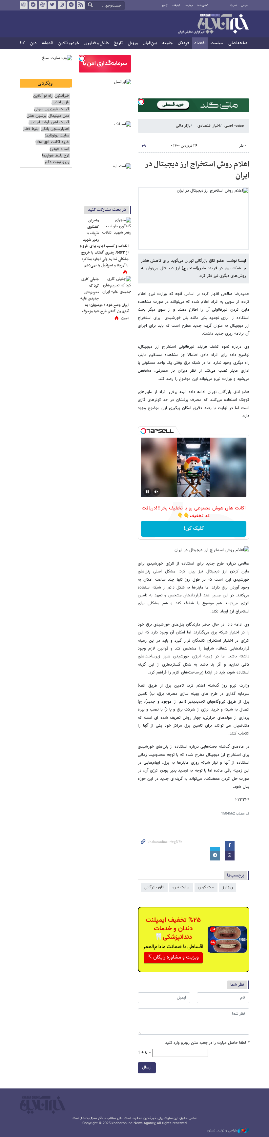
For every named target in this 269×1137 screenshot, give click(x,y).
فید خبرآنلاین (81, 5)
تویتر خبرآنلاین (52, 5)
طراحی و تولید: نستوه (222, 1130)
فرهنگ (183, 43)
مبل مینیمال (58, 116)
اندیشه (47, 43)
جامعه (167, 43)
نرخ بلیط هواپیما (55, 156)
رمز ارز (227, 887)
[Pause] (147, 492)
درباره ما (189, 6)
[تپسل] (141, 101)
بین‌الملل (150, 43)
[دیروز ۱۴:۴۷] (116, 227)
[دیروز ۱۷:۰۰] (116, 286)
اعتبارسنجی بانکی (55, 129)
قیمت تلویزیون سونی (51, 109)
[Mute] (156, 492)
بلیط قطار (31, 129)
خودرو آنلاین (68, 43)
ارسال (147, 1067)
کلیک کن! (194, 529)
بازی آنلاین (60, 102)
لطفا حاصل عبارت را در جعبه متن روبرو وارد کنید (207, 1043)
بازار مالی (183, 125)
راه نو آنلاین (42, 96)
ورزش (133, 43)
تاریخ (118, 43)
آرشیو (164, 6)
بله (33, 5)
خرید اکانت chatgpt (52, 142)
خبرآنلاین (213, 24)
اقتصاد (199, 43)
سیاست (217, 43)
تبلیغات (176, 6)
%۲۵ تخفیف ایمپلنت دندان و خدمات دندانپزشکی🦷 (173, 928)
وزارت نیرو (181, 887)
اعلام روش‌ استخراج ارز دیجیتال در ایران (197, 170)
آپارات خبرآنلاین (43, 5)
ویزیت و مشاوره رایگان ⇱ (173, 957)
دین (33, 43)
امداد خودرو (59, 149)
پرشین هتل (36, 116)
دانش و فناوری (96, 43)
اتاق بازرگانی (154, 887)
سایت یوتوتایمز (57, 136)
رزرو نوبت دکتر (56, 162)
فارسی (244, 6)
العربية (233, 6)
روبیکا (24, 5)
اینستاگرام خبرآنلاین (62, 5)
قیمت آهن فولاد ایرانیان (49, 122)
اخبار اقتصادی (208, 125)
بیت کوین (206, 887)
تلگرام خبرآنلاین (71, 5)
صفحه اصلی (237, 43)
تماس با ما (202, 6)
